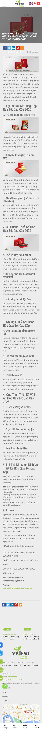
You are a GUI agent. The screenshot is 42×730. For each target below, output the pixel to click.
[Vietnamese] (38, 3)
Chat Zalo (25, 728)
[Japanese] (35, 3)
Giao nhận (5, 696)
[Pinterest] (18, 48)
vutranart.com (12, 676)
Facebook (36, 728)
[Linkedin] (13, 48)
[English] (31, 3)
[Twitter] (9, 48)
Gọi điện (5, 728)
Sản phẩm (5, 701)
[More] (22, 48)
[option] (11, 627)
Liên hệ (4, 692)
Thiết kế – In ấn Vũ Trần (16, 680)
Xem (7, 629)
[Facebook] (5, 48)
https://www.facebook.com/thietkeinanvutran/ (18, 588)
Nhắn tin (14, 728)
